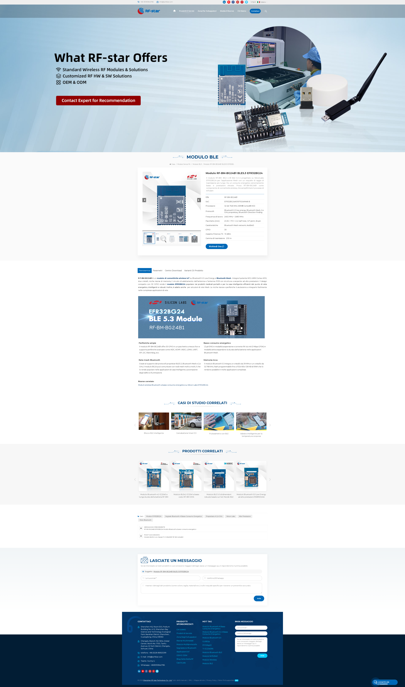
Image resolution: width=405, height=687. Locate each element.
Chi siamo (242, 11)
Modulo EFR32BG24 (153, 516)
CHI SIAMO (181, 630)
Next (270, 425)
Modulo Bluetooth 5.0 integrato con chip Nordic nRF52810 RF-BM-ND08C (229, 495)
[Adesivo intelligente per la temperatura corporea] (193, 421)
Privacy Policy (211, 680)
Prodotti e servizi (186, 11)
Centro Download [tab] (173, 270)
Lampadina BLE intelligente (226, 433)
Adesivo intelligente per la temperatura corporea (194, 435)
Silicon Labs (230, 516)
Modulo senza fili (183, 164)
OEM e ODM (182, 655)
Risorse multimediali (185, 641)
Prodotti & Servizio (184, 633)
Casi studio (181, 663)
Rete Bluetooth (145, 520)
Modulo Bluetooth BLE (212, 652)
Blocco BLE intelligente (258, 433)
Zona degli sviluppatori (186, 637)
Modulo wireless (209, 660)
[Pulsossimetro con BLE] (161, 421)
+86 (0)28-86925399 (157, 653)
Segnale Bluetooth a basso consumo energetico (183, 516)
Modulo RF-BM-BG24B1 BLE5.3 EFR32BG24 (171, 571)
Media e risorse (227, 11)
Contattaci (255, 11)
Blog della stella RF (185, 659)
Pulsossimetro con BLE (161, 434)
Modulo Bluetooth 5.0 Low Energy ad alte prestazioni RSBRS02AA (197, 495)
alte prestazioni (245, 516)
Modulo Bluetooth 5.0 (211, 638)
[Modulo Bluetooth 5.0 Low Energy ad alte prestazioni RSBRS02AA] (197, 476)
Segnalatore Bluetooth (186, 648)
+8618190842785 (158, 665)
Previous (135, 425)
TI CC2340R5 (207, 649)
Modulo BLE (197, 164)
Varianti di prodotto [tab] (193, 270)
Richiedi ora (215, 246)
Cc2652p (206, 641)
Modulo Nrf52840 (210, 656)
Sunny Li (151, 661)
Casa (173, 164)
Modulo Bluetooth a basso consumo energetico (213, 628)
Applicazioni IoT (183, 652)
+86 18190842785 (147, 2)
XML (190, 680)
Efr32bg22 (207, 645)
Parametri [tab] (157, 270)
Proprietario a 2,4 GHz (214, 516)
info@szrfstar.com (166, 2)
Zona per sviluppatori (207, 11)
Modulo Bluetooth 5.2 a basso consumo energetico (215, 633)
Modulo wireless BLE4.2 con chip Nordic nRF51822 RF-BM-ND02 (262, 495)
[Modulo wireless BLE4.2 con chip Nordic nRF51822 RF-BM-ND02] (262, 476)
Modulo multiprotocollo (187, 644)
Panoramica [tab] (144, 270)
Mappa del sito (199, 680)
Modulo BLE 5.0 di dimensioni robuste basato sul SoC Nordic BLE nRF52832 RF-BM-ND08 (164, 495)
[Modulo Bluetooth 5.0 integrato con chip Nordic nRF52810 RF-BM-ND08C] (230, 476)
